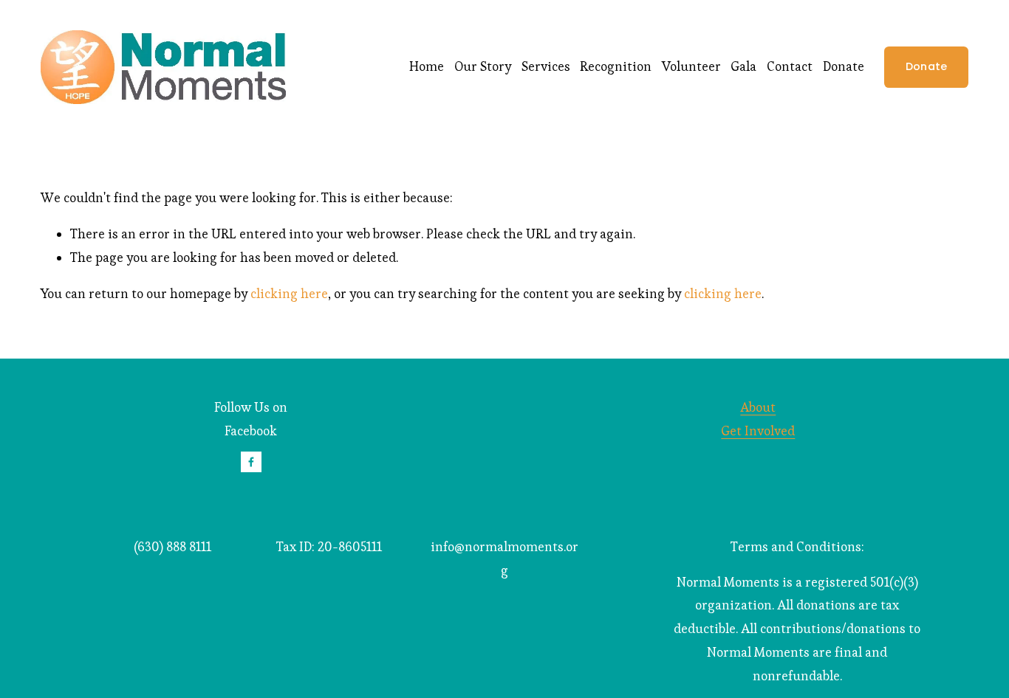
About (758, 407)
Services (545, 66)
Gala (743, 66)
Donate (843, 66)
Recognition (615, 66)
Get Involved (758, 431)
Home (426, 66)
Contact (790, 66)
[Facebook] (251, 462)
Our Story (482, 66)
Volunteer (691, 66)
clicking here (289, 294)
